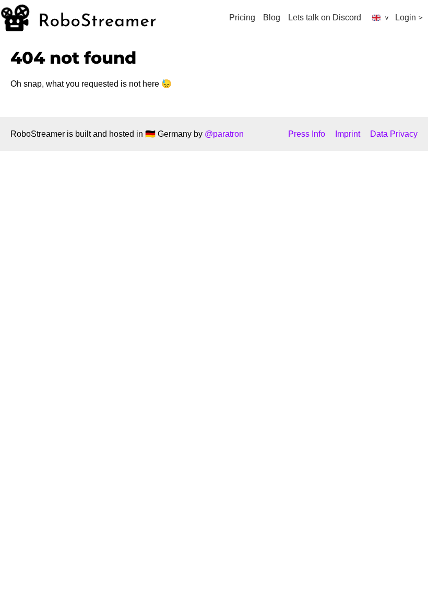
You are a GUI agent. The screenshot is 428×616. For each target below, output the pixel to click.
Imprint (347, 133)
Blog (271, 17)
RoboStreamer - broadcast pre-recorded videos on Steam (78, 18)
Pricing (242, 17)
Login (405, 17)
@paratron (224, 133)
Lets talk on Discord (324, 17)
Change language (377, 17)
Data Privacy (394, 133)
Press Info (306, 133)
